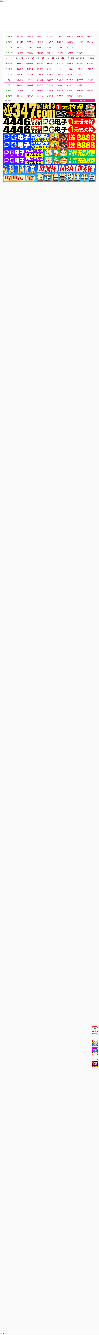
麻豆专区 (29, 58)
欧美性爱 (79, 58)
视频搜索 (82, 100)
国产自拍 (19, 58)
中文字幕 (69, 58)
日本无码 (59, 58)
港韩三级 (39, 58)
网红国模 (90, 58)
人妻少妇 (49, 58)
